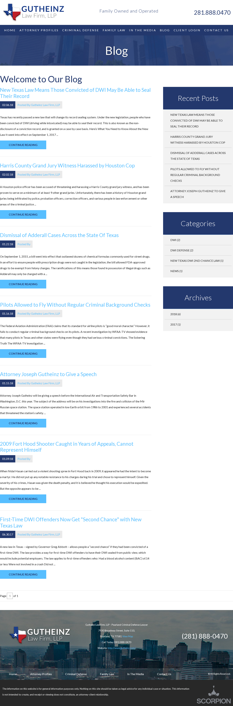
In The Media (135, 674)
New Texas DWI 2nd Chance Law (196, 260)
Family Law (114, 30)
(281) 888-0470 (122, 642)
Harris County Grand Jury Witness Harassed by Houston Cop (67, 165)
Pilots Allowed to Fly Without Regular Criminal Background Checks (75, 305)
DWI (175, 240)
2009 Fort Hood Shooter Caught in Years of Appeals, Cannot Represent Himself (66, 447)
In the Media (142, 30)
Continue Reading (23, 145)
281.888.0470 (212, 12)
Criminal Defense (80, 30)
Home (10, 30)
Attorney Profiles (39, 30)
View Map (127, 636)
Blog (165, 30)
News (176, 271)
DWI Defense (181, 250)
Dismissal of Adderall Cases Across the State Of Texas (59, 235)
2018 (175, 314)
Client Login (187, 30)
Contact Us (216, 30)
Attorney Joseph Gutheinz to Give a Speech (48, 374)
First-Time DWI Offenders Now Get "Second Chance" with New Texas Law (70, 522)
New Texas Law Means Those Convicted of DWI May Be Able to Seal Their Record (75, 93)
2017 (175, 324)
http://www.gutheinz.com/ (122, 648)
